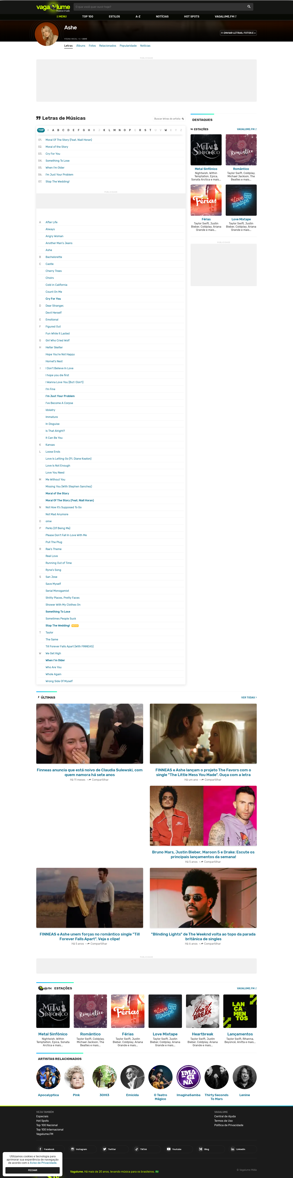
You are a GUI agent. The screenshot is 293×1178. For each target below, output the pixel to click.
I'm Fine (50, 389)
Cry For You (53, 153)
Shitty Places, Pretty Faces (63, 597)
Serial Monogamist (57, 590)
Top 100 (87, 16)
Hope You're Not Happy (60, 354)
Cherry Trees (54, 271)
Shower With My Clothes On (63, 604)
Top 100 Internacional (49, 1129)
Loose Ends (53, 451)
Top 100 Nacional (47, 1125)
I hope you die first (57, 375)
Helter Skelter (54, 347)
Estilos (114, 16)
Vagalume (53, 7)
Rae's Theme (54, 549)
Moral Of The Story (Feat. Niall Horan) (69, 139)
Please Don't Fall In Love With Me (66, 535)
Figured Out (53, 326)
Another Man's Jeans (59, 243)
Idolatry (50, 410)
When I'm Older (55, 167)
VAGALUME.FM (246, 129)
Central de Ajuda (225, 1116)
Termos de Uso (223, 1120)
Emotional (52, 319)
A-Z (138, 16)
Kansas (50, 444)
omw (49, 521)
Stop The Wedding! (58, 181)
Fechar (32, 1170)
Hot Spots (191, 16)
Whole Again (53, 674)
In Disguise (53, 424)
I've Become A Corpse (59, 403)
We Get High (53, 653)
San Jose (51, 576)
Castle (50, 264)
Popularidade (128, 45)
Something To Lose (58, 160)
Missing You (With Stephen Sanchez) (69, 486)
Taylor (49, 632)
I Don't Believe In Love (59, 368)
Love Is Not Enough (58, 465)
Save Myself (53, 583)
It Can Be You (54, 437)
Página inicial (70, 39)
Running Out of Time (59, 563)
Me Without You (55, 479)
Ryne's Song (53, 570)
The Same (52, 639)
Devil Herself (54, 312)
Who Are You (54, 667)
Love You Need (55, 472)
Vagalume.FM (224, 16)
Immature (52, 417)
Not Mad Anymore (57, 514)
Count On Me (54, 291)
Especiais (42, 1116)
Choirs (50, 277)
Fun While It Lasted (58, 333)
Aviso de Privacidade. (43, 1162)
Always (50, 229)
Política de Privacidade (228, 1125)
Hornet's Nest (54, 361)
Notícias (162, 16)
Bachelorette (54, 257)
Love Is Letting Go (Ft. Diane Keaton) (68, 458)
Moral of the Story (57, 146)
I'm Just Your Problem (59, 174)
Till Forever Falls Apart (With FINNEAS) (70, 646)
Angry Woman (54, 236)
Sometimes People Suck (61, 618)
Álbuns (80, 45)
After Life (51, 222)
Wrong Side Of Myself (59, 681)
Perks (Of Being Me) (58, 528)
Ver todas (248, 697)
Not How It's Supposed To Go (64, 507)
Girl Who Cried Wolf (58, 340)
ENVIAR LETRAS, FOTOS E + (240, 33)
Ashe (70, 27)
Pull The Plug (54, 542)
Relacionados (107, 45)
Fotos (92, 45)
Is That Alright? (55, 430)
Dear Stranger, (55, 305)
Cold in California (56, 284)
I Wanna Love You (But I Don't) (64, 382)
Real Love (52, 556)
